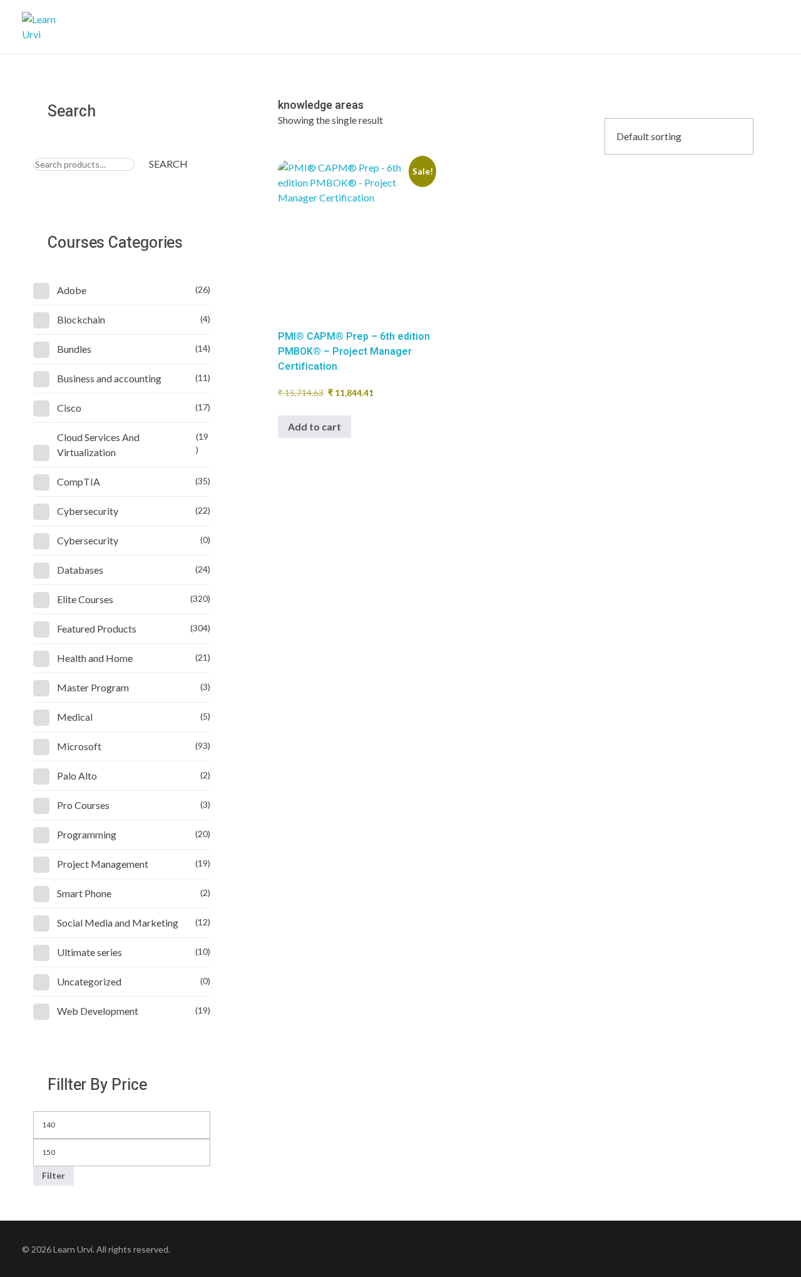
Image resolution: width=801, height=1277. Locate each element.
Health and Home (95, 658)
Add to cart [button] (314, 426)
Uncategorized (89, 981)
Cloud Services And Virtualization (98, 444)
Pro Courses (83, 805)
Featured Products (96, 628)
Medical (75, 717)
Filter (53, 1175)
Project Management (102, 864)
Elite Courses (85, 599)
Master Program (93, 687)
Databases (80, 570)
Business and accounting (109, 378)
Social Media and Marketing (117, 922)
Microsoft (79, 746)
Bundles (74, 349)
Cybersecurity (87, 511)
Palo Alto (77, 775)
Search (168, 164)
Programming (86, 834)
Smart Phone (84, 893)
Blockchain (81, 319)
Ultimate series (89, 952)
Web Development (97, 1011)
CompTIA (78, 481)
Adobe (71, 290)
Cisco (69, 408)
